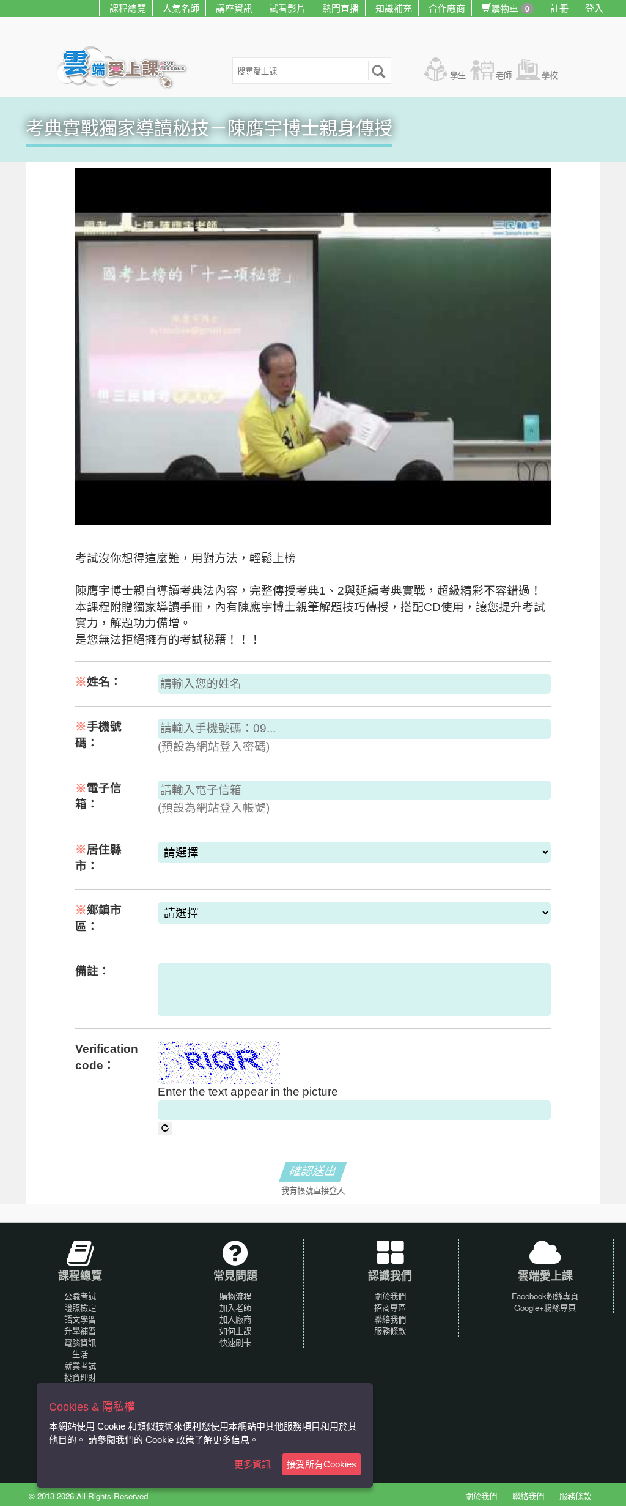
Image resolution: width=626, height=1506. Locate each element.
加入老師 (235, 1307)
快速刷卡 (235, 1342)
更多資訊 (252, 1464)
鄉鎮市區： (98, 918)
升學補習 (80, 1331)
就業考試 (80, 1365)
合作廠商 (447, 7)
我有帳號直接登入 (313, 1190)
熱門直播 (340, 7)
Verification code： (106, 1057)
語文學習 (80, 1319)
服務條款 (390, 1331)
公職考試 (80, 1296)
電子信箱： (98, 796)
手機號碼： (98, 734)
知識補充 (393, 7)
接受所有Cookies (321, 1464)
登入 (594, 7)
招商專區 (390, 1307)
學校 (550, 75)
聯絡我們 (390, 1319)
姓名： (98, 681)
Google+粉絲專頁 (545, 1307)
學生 (458, 75)
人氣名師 (181, 7)
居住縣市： (98, 857)
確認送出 (313, 1171)
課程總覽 (127, 7)
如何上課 (235, 1331)
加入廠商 (235, 1319)
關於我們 (390, 1296)
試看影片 (287, 7)
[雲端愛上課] (127, 69)
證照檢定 (80, 1307)
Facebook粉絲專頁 (545, 1296)
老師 (504, 75)
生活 (80, 1354)
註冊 (559, 7)
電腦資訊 (80, 1342)
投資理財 (80, 1377)
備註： (92, 971)
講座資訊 (234, 7)
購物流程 (235, 1296)
